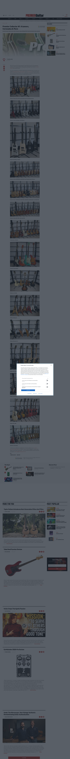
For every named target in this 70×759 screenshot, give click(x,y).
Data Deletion (30, 393)
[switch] (47, 380)
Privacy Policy (40, 393)
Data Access (35, 393)
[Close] (51, 365)
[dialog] (35, 379)
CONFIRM (28, 390)
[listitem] (35, 378)
